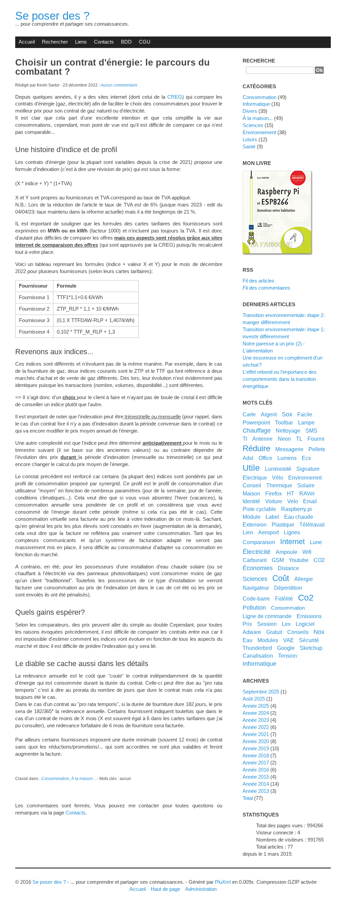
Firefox (273, 493)
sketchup (311, 648)
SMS (311, 431)
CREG (174, 97)
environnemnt (305, 477)
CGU (144, 42)
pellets (316, 449)
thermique (279, 485)
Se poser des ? (52, 15)
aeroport (268, 532)
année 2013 (256, 791)
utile (251, 467)
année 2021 (256, 734)
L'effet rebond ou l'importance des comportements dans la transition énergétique (280, 379)
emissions (309, 616)
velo (292, 501)
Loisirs (250, 139)
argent (269, 414)
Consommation (55, 778)
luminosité (278, 469)
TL (299, 439)
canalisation (258, 656)
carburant (255, 560)
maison (251, 493)
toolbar (284, 422)
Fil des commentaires (266, 288)
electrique (255, 477)
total (248, 798)
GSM (278, 560)
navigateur (256, 588)
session (267, 624)
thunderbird (257, 648)
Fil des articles (258, 281)
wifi (307, 552)
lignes (292, 532)
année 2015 (256, 777)
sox (287, 414)
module (252, 517)
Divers (250, 111)
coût (280, 578)
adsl (248, 458)
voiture (273, 501)
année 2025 (256, 706)
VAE (288, 640)
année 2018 (256, 755)
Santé (249, 146)
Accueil (27, 42)
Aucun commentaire (119, 85)
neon (284, 439)
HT (290, 493)
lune (316, 542)
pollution (254, 607)
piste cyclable (259, 509)
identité (251, 501)
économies (258, 568)
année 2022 (256, 727)
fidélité (284, 598)
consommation (288, 608)
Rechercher (55, 42)
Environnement (259, 132)
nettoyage (288, 431)
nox (319, 632)
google (286, 648)
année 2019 (256, 748)
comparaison (259, 542)
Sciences (253, 125)
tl (245, 439)
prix (247, 624)
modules (267, 640)
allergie (303, 579)
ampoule (286, 552)
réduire (256, 448)
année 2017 (256, 762)
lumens (287, 458)
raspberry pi (296, 509)
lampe (306, 422)
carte (249, 414)
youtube (298, 560)
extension (255, 524)
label (272, 517)
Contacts (104, 42)
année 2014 (256, 784)
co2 (306, 597)
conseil (252, 485)
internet (292, 541)
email (310, 501)
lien (248, 532)
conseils (297, 632)
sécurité (309, 640)
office (265, 458)
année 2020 (256, 741)
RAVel (307, 493)
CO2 (319, 560)
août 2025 (254, 699)
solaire (306, 485)
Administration (201, 889)
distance (288, 568)
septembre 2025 (261, 691)
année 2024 (256, 713)
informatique (259, 663)
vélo (277, 477)
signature (308, 469)
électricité (257, 551)
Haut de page (165, 889)
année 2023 (256, 720)
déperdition (288, 588)
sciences (255, 579)
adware (252, 632)
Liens (81, 42)
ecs (306, 458)
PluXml (223, 882)
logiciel (305, 624)
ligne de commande (267, 616)
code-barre (256, 598)
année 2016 (256, 770)
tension (287, 656)
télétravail (312, 524)
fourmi (315, 439)
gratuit (274, 632)
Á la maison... (83, 778)
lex (286, 624)
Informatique (256, 104)
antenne (262, 439)
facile (304, 414)
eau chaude (298, 517)
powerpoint (256, 422)
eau (247, 640)
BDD (126, 42)
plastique (283, 524)
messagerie (289, 449)
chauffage (257, 430)
